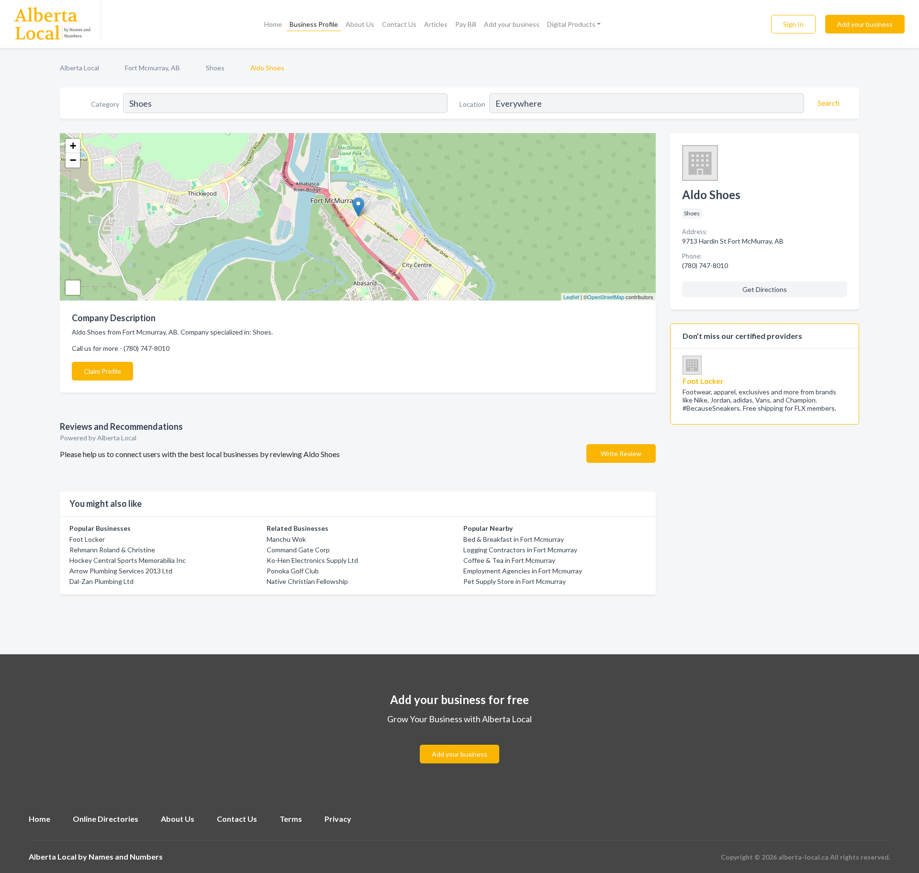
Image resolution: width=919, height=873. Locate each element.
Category (105, 104)
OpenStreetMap (605, 297)
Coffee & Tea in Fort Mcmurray (509, 560)
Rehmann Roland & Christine (112, 550)
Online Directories (105, 818)
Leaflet (571, 297)
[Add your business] (459, 742)
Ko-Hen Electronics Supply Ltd (312, 560)
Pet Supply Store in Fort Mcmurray (514, 581)
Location (472, 104)
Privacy (338, 818)
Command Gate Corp (298, 550)
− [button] (73, 160)
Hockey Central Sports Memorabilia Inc (127, 560)
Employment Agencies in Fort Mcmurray (522, 571)
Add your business (511, 24)
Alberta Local (79, 68)
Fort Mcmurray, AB (152, 68)
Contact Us (399, 24)
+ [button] (73, 146)
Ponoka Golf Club (293, 571)
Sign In (793, 24)
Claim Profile (102, 371)
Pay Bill (465, 24)
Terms (291, 818)
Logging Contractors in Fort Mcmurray (520, 550)
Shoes (215, 68)
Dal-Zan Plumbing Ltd (101, 581)
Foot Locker (87, 539)
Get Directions (764, 289)
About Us (360, 24)
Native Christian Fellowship (307, 581)
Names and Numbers (126, 856)
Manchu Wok (286, 539)
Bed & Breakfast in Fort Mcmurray (513, 539)
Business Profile (314, 24)
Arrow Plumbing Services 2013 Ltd (120, 571)
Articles (436, 24)
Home (273, 24)
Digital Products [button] (571, 24)
